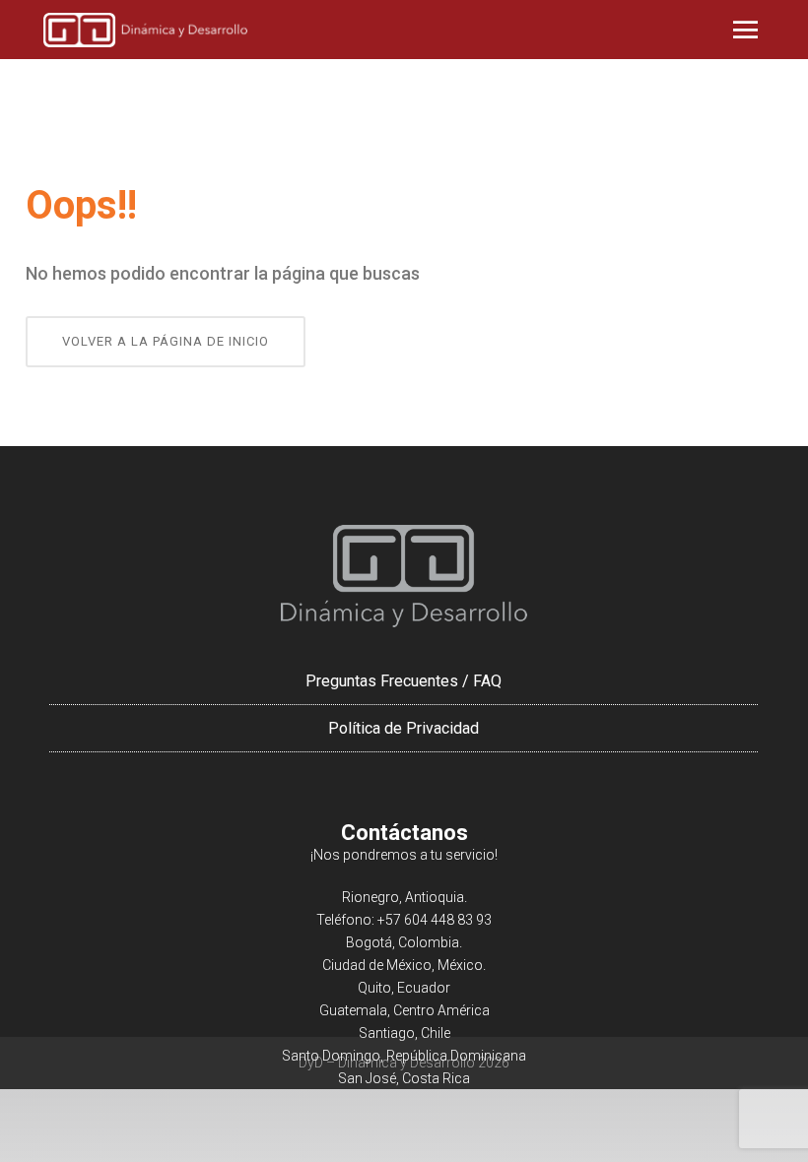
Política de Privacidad (403, 728)
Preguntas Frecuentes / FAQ (403, 681)
